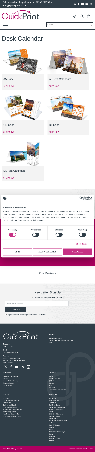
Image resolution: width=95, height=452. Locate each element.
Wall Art (51, 441)
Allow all (77, 252)
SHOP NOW (8, 86)
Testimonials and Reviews (57, 390)
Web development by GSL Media (81, 449)
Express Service (8, 383)
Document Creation (55, 338)
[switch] (35, 235)
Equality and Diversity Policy (12, 409)
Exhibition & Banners (56, 414)
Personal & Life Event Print (58, 421)
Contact (75, 16)
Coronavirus (7, 403)
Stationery (52, 436)
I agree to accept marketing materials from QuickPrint (26, 315)
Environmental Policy (10, 407)
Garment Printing (54, 416)
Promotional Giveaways (57, 432)
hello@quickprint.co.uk (14, 5)
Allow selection (47, 252)
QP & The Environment (56, 381)
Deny (17, 252)
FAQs (50, 343)
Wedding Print (53, 418)
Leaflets (51, 423)
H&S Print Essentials (56, 409)
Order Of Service (54, 425)
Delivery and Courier (10, 405)
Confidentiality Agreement (11, 400)
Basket (89, 16)
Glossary (52, 388)
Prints (51, 430)
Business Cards (54, 400)
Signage (51, 434)
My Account (82, 16)
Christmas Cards (54, 405)
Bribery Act (6, 398)
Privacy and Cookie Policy (12, 416)
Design (5, 379)
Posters (51, 427)
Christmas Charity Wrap (57, 407)
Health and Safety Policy (11, 414)
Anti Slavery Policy (9, 412)
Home (51, 376)
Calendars (52, 403)
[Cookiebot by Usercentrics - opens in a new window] (81, 198)
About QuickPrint (54, 379)
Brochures (52, 398)
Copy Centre (7, 385)
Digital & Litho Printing (10, 381)
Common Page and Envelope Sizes (61, 340)
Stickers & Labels (54, 438)
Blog (50, 385)
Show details (81, 244)
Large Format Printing (10, 376)
